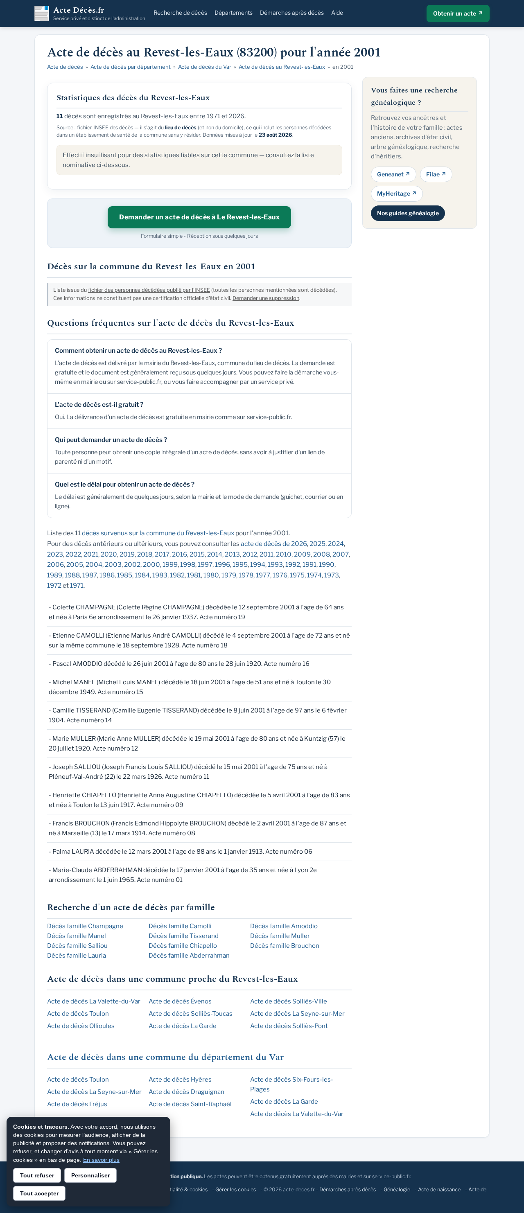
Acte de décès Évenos (180, 1001)
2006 (55, 564)
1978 (246, 575)
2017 (162, 554)
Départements (234, 12)
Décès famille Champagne (85, 926)
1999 (170, 564)
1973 (331, 575)
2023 (55, 554)
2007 (340, 554)
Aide (337, 12)
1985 (124, 575)
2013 (232, 554)
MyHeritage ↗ (397, 193)
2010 (283, 554)
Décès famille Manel (76, 936)
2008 (321, 554)
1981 (194, 575)
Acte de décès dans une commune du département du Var (165, 1057)
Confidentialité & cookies (178, 1189)
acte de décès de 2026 (274, 544)
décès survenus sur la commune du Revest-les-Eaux (158, 533)
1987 (89, 575)
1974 (314, 575)
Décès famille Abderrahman (189, 955)
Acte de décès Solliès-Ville (288, 1001)
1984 (142, 575)
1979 (228, 575)
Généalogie (397, 1189)
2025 (317, 544)
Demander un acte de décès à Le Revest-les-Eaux (199, 217)
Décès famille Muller (280, 936)
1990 (326, 564)
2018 (144, 554)
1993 (275, 564)
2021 (91, 554)
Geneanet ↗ (393, 173)
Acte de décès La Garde (183, 1026)
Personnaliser (90, 1175)
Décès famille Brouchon (284, 945)
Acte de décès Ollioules (81, 1026)
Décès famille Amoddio (284, 926)
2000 (151, 564)
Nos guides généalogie (408, 212)
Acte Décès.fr (99, 13)
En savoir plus (101, 1160)
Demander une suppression (266, 298)
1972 (54, 585)
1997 (205, 564)
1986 (107, 575)
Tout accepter (39, 1193)
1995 (240, 564)
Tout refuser (37, 1175)
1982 (177, 575)
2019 (127, 554)
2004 (94, 564)
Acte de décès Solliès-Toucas (191, 1013)
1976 (280, 575)
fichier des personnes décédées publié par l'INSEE (149, 290)
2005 (74, 564)
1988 (72, 575)
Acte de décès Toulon (78, 1013)
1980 (211, 575)
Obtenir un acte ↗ (458, 13)
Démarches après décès (292, 12)
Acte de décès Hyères (180, 1079)
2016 (179, 554)
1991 (309, 564)
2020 (109, 554)
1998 (187, 564)
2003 (113, 564)
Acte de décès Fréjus (77, 1104)
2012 (249, 554)
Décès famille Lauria (76, 955)
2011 (266, 554)
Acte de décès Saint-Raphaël (190, 1104)
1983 (159, 575)
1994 (257, 564)
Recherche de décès (180, 12)
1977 (263, 575)
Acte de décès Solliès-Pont (289, 1026)
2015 (197, 554)
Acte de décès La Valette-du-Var (93, 1001)
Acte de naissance (439, 1189)
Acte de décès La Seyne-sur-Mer (297, 1013)
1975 (297, 575)
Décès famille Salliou (77, 945)
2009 (302, 554)
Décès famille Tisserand (184, 936)
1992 (292, 564)
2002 (132, 564)
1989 (54, 575)
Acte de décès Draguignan (186, 1092)
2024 (336, 544)
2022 (73, 554)
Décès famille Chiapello (183, 945)
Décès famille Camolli (180, 926)
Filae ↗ (436, 173)
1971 (77, 585)
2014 (214, 554)
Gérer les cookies (235, 1189)
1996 (222, 564)
